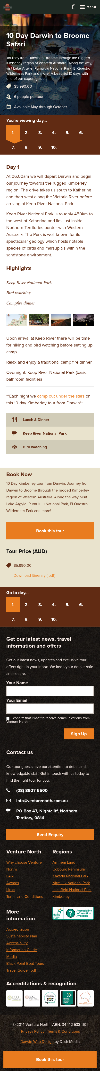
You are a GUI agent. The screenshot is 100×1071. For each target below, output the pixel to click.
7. (13, 147)
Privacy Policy (32, 1031)
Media (11, 956)
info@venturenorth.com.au (42, 800)
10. (54, 147)
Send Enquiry (50, 834)
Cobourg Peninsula (68, 869)
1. (13, 132)
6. (81, 132)
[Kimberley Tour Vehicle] (39, 320)
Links (10, 889)
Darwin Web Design (37, 1041)
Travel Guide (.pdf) (21, 970)
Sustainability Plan (21, 936)
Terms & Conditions (63, 1031)
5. (67, 132)
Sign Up (79, 733)
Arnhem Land (63, 862)
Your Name (17, 682)
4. (54, 132)
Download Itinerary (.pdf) (34, 575)
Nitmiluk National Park (71, 883)
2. (27, 132)
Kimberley (61, 896)
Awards (12, 883)
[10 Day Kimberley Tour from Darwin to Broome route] (16, 320)
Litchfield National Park (72, 889)
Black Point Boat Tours (25, 963)
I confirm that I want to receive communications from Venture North (48, 720)
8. (27, 147)
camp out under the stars (60, 396)
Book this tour (50, 531)
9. (40, 147)
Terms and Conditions (24, 896)
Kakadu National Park (70, 876)
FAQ (10, 876)
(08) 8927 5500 (73, 6)
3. (40, 132)
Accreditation (17, 929)
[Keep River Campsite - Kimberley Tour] (83, 320)
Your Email (16, 700)
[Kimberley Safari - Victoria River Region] (61, 320)
